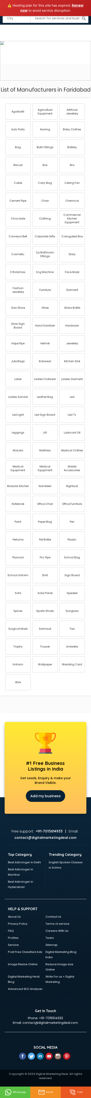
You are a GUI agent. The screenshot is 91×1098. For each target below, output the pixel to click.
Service (13, 945)
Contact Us (53, 917)
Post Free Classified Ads (25, 952)
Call (79, 1092)
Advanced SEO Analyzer (25, 989)
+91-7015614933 (51, 1018)
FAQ (11, 931)
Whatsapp (19, 1092)
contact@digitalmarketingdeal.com (50, 1022)
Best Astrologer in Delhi (24, 862)
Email (49, 1092)
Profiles (13, 938)
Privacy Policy (17, 924)
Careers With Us (57, 931)
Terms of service (57, 924)
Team (50, 938)
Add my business (45, 796)
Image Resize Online (23, 964)
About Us (14, 917)
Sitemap (52, 945)
